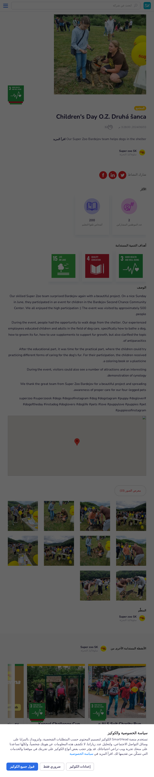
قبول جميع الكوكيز (22, 766)
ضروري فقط (52, 766)
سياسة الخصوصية (81, 754)
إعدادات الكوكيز (80, 766)
